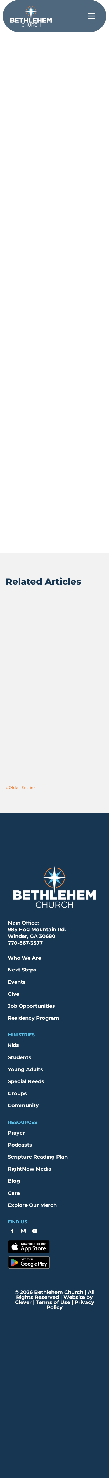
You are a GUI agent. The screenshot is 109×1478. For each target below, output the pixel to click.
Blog (14, 1181)
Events (17, 982)
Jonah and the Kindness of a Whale (49, 682)
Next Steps (22, 970)
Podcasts (20, 1145)
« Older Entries (20, 787)
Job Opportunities (31, 1006)
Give (13, 994)
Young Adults (25, 1069)
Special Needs (26, 1081)
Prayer (16, 1133)
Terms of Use (52, 1302)
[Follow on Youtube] (34, 1230)
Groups (17, 1093)
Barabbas (23, 614)
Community (23, 1105)
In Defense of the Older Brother (54, 743)
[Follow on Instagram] (23, 1230)
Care (14, 1193)
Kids (13, 1045)
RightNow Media (29, 1169)
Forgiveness (47, 52)
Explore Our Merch (32, 1205)
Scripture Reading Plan (38, 1157)
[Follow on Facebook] (12, 1230)
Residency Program (33, 1018)
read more (22, 640)
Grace (68, 52)
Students (19, 1057)
